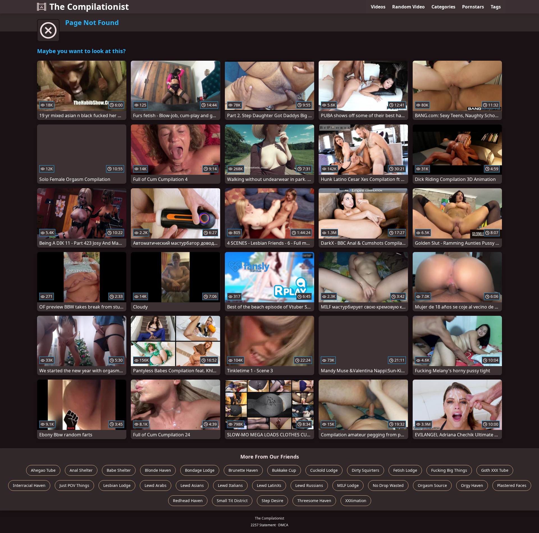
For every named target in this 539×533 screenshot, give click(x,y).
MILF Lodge (348, 485)
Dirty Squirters (365, 470)
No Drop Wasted (388, 485)
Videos (378, 7)
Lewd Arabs (155, 485)
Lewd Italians (230, 485)
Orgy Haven (472, 485)
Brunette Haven (243, 470)
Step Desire (272, 500)
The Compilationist (89, 6)
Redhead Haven (188, 500)
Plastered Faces (511, 485)
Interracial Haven (29, 485)
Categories (443, 7)
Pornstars (473, 7)
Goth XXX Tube (494, 470)
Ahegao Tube (43, 470)
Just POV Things (74, 485)
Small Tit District (232, 500)
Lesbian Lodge (117, 485)
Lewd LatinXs (269, 485)
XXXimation (355, 500)
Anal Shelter (81, 470)
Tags (496, 7)
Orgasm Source (432, 485)
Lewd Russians (309, 485)
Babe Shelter (119, 470)
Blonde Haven (158, 470)
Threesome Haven (314, 500)
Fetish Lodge (405, 470)
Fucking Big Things (449, 470)
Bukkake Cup (284, 470)
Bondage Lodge (199, 470)
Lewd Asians (192, 485)
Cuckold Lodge (324, 470)
